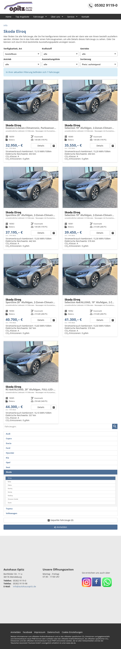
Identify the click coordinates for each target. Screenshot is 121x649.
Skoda (9, 472)
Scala (10, 503)
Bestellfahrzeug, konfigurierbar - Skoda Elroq (31, 121)
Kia (7, 458)
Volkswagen (11, 513)
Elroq (10, 478)
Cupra (9, 438)
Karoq (10, 492)
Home (8, 16)
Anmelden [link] (62, 527)
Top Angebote (22, 16)
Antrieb (7, 59)
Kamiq (10, 488)
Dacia (8, 443)
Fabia (10, 485)
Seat (8, 467)
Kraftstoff (47, 48)
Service (70, 16)
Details (40, 145)
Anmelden (16, 632)
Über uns (55, 16)
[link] (53, 145)
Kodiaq (10, 496)
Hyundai (10, 453)
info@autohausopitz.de (24, 586)
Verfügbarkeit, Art (13, 48)
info (5, 25)
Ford (8, 448)
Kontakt (85, 16)
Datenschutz (53, 632)
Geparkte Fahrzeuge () (61, 520)
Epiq (9, 482)
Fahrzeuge (38, 16)
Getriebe (84, 48)
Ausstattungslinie (51, 59)
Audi (8, 434)
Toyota (9, 508)
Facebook (27, 632)
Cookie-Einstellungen (72, 632)
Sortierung (85, 59)
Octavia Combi (13, 499)
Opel (8, 462)
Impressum (39, 632)
